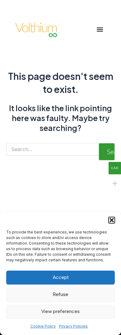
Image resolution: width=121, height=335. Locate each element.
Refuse (60, 294)
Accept (61, 277)
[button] (112, 220)
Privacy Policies (73, 326)
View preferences (60, 311)
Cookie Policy (43, 326)
